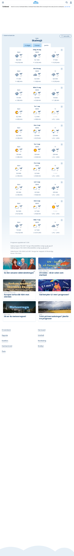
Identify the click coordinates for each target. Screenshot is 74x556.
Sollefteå (41, 335)
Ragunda (5, 335)
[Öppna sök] (67, 2)
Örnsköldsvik (6, 330)
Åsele (4, 351)
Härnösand (41, 330)
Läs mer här (67, 6)
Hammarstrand (7, 346)
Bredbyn (41, 346)
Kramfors (5, 341)
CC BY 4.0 (48, 246)
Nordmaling (42, 341)
